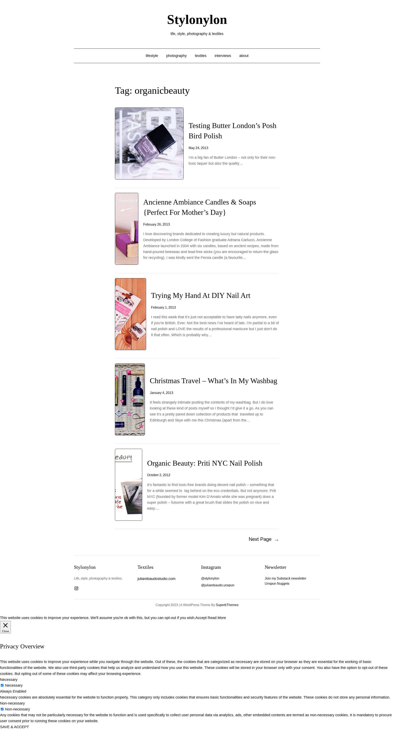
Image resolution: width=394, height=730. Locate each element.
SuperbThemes (227, 605)
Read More (217, 618)
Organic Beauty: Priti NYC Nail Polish (204, 463)
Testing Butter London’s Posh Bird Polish (232, 130)
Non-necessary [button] (12, 703)
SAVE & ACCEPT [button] (14, 727)
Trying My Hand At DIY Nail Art (200, 295)
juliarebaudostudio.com (156, 579)
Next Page (264, 539)
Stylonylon (197, 19)
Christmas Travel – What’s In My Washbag (213, 381)
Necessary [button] (8, 680)
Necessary (14, 685)
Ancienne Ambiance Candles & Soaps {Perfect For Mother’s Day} (199, 207)
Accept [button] (201, 618)
